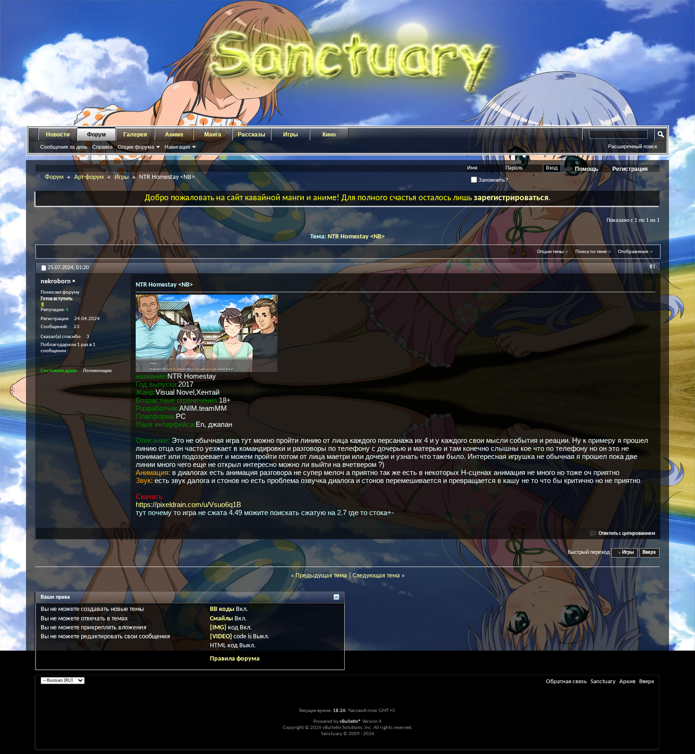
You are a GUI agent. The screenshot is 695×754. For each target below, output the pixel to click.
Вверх (649, 552)
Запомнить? (492, 180)
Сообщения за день (63, 147)
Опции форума (136, 147)
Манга (212, 134)
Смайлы (221, 618)
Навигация (177, 147)
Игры (290, 134)
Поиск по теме (591, 251)
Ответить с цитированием (627, 533)
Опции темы (550, 251)
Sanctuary (603, 681)
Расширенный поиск (632, 146)
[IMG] (218, 627)
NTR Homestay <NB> (356, 236)
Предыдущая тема (321, 575)
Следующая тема (376, 575)
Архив (627, 681)
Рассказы (251, 134)
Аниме (174, 134)
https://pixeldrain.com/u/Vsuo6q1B (188, 504)
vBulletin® (350, 721)
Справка (102, 147)
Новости (58, 134)
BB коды (222, 609)
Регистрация (630, 169)
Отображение (633, 251)
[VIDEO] (221, 636)
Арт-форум (89, 177)
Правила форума (235, 658)
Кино (329, 134)
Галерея (135, 134)
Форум (96, 134)
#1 (652, 267)
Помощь (586, 169)
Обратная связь (566, 681)
